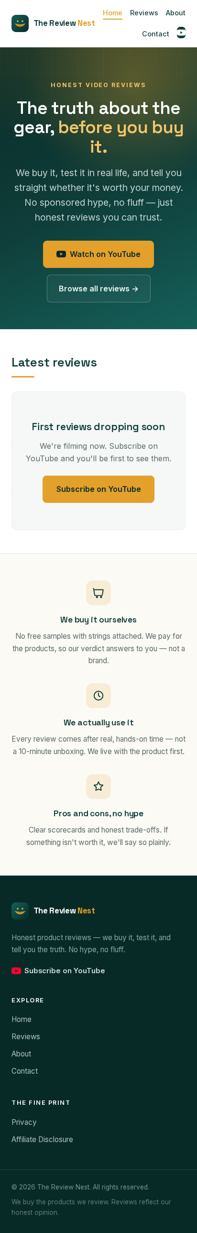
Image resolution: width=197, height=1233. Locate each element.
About (176, 13)
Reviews (144, 13)
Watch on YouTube (105, 254)
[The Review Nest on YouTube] (181, 32)
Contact (155, 34)
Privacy (24, 1122)
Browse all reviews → (99, 288)
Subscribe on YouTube (98, 489)
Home (112, 13)
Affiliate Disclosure (42, 1139)
